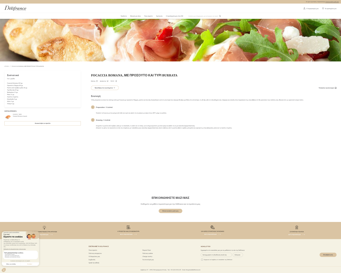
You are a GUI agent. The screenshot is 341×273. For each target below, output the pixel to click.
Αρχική (6, 66)
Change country (147, 256)
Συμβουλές (92, 259)
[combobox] (205, 16)
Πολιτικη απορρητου (95, 253)
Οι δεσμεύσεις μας (94, 256)
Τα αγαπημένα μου (331, 8)
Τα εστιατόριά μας (148, 259)
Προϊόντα (124, 16)
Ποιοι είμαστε (148, 16)
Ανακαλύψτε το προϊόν (42, 123)
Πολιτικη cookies (147, 253)
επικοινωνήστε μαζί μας (332, 1)
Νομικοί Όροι (146, 250)
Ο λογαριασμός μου (312, 8)
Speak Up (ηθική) (94, 263)
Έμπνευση (159, 16)
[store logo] (15, 8)
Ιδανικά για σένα (135, 16)
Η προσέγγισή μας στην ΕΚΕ (174, 16)
